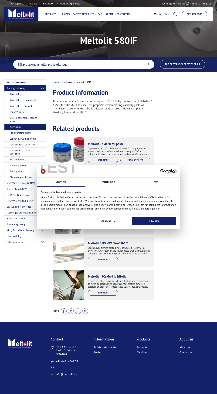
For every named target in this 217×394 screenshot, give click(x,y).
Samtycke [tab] (60, 182)
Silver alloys (16, 94)
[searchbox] (79, 64)
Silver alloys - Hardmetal (23, 100)
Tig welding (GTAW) (17, 189)
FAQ (100, 14)
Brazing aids (16, 171)
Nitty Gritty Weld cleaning (20, 230)
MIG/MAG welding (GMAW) (21, 183)
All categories (16, 82)
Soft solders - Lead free (22, 144)
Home (56, 82)
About (109, 14)
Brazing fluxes (17, 159)
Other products (15, 242)
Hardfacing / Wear (16, 218)
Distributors (194, 14)
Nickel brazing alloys (20, 132)
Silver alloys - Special (21, 106)
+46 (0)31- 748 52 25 (200, 3)
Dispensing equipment (21, 177)
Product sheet (135, 160)
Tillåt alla (154, 221)
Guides (66, 14)
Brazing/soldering (16, 88)
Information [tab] (108, 182)
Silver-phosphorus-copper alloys (23, 119)
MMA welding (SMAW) (18, 194)
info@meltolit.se (175, 3)
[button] (150, 64)
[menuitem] (162, 14)
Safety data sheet (84, 14)
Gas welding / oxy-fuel (19, 206)
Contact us (123, 14)
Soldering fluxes (18, 165)
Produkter (67, 82)
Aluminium (15, 126)
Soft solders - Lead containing (20, 152)
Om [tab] (156, 182)
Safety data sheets (105, 347)
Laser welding (14, 236)
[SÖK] (175, 14)
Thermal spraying (16, 224)
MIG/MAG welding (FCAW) (20, 200)
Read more (103, 160)
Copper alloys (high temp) (23, 138)
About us (184, 347)
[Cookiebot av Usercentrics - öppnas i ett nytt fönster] (162, 171)
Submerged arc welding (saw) (22, 212)
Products (50, 14)
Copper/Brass (17, 111)
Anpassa (106, 221)
